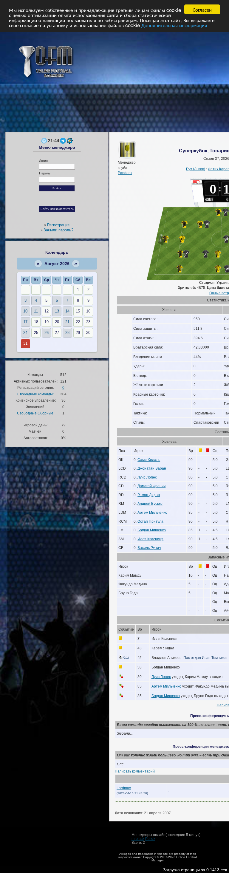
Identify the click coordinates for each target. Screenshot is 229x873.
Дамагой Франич (151, 486)
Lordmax (124, 788)
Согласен (202, 9)
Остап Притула (150, 521)
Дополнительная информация (174, 25)
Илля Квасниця (150, 539)
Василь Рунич (149, 548)
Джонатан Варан (151, 468)
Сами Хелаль (148, 460)
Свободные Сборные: (35, 413)
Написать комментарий (135, 771)
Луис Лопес (147, 477)
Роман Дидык (148, 495)
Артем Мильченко (152, 512)
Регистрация (58, 225)
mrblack (137, 839)
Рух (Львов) (195, 169)
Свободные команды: (35, 394)
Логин (43, 160)
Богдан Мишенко (151, 530)
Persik (150, 839)
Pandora (125, 173)
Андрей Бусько (150, 503)
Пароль (44, 173)
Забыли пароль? (58, 230)
